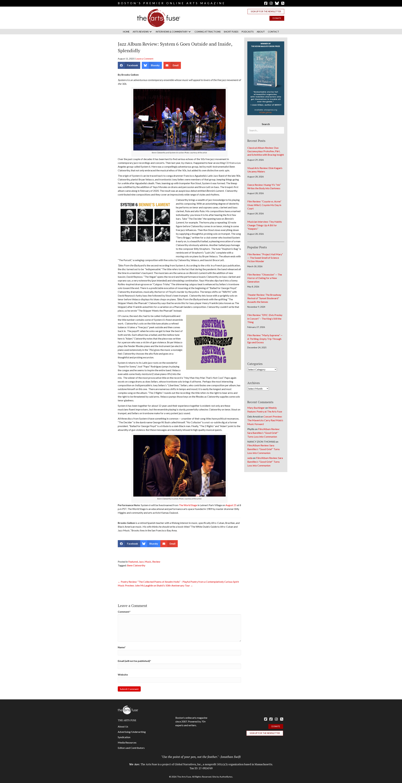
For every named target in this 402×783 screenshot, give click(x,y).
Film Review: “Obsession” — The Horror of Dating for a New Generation (264, 278)
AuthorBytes (226, 776)
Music (148, 561)
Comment (124, 611)
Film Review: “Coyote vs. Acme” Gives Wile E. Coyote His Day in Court (264, 205)
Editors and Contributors (131, 747)
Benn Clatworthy (136, 565)
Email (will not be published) (134, 660)
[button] (265, 11)
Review (156, 561)
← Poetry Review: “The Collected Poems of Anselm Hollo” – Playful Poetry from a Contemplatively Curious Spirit (178, 581)
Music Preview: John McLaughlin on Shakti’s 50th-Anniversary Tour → (155, 585)
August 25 (230, 505)
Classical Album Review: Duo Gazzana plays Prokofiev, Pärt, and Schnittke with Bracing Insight (265, 151)
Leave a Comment (144, 58)
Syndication (124, 737)
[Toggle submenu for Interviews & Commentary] (189, 31)
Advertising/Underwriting (132, 731)
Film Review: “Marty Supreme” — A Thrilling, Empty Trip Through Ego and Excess (264, 339)
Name (122, 647)
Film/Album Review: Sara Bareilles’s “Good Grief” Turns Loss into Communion (263, 433)
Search (266, 124)
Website (123, 674)
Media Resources (127, 742)
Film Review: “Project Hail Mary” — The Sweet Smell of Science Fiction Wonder (265, 258)
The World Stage (188, 505)
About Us (123, 726)
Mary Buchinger (256, 407)
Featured (133, 561)
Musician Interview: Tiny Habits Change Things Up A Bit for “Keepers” (264, 225)
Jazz (141, 561)
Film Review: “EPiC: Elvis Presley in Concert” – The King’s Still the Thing (264, 318)
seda (249, 457)
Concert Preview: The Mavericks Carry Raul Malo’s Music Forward (265, 420)
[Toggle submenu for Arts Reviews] (150, 31)
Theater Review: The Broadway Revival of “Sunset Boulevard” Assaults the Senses (264, 298)
